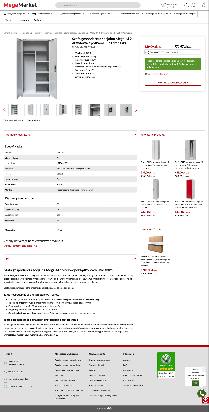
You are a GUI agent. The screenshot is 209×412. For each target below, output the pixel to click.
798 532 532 (191, 6)
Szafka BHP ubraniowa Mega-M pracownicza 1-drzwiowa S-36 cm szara (155, 204)
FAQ (125, 365)
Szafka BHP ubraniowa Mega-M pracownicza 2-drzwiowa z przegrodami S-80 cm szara (189, 165)
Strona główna (10, 33)
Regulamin (128, 370)
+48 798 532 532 (15, 371)
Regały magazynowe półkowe (68, 365)
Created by (101, 408)
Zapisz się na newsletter (99, 390)
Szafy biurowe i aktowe (65, 380)
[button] (173, 83)
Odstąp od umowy (97, 375)
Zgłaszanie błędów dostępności (103, 395)
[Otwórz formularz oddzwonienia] (202, 393)
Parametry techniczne (13, 120)
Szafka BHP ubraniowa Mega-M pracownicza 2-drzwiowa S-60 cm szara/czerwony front (189, 204)
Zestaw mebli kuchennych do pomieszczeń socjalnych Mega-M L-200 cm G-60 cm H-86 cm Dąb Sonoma (155, 261)
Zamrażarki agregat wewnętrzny (69, 390)
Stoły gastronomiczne (64, 385)
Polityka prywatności (132, 375)
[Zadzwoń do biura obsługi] (183, 5)
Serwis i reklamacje (97, 380)
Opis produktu (33, 120)
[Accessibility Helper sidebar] (205, 400)
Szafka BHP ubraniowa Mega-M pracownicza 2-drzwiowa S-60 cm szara (155, 165)
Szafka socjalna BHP (14, 275)
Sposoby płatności (97, 365)
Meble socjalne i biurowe (31, 33)
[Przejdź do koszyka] (203, 5)
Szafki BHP (60, 375)
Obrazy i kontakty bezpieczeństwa (20, 245)
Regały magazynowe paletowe (68, 360)
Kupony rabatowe (97, 385)
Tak (195, 383)
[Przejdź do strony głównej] (20, 5)
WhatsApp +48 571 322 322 (21, 386)
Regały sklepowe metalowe (67, 370)
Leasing (92, 370)
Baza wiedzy (128, 380)
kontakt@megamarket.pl (19, 379)
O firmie (127, 360)
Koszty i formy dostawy (99, 360)
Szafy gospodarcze (53, 33)
